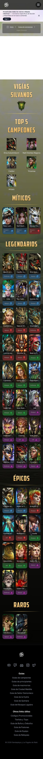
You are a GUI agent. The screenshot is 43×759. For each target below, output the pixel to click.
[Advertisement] (21, 57)
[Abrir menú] (38, 4)
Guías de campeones (21, 677)
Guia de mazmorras (21, 685)
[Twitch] (15, 665)
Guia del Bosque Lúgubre (21, 704)
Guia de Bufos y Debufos (22, 723)
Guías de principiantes (21, 681)
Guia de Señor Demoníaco (21, 693)
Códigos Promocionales (21, 715)
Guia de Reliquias (21, 735)
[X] (34, 665)
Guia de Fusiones (21, 727)
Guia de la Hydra (21, 697)
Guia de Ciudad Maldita (21, 689)
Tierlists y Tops (21, 719)
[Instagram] (27, 665)
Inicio (11, 27)
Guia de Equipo (21, 731)
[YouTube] (9, 665)
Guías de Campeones (25, 27)
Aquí (7, 19)
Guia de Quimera (21, 701)
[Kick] (21, 665)
